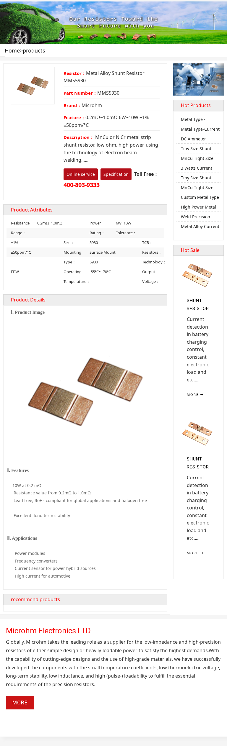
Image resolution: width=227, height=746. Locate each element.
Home (12, 50)
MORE (193, 394)
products (34, 50)
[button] (177, 79)
